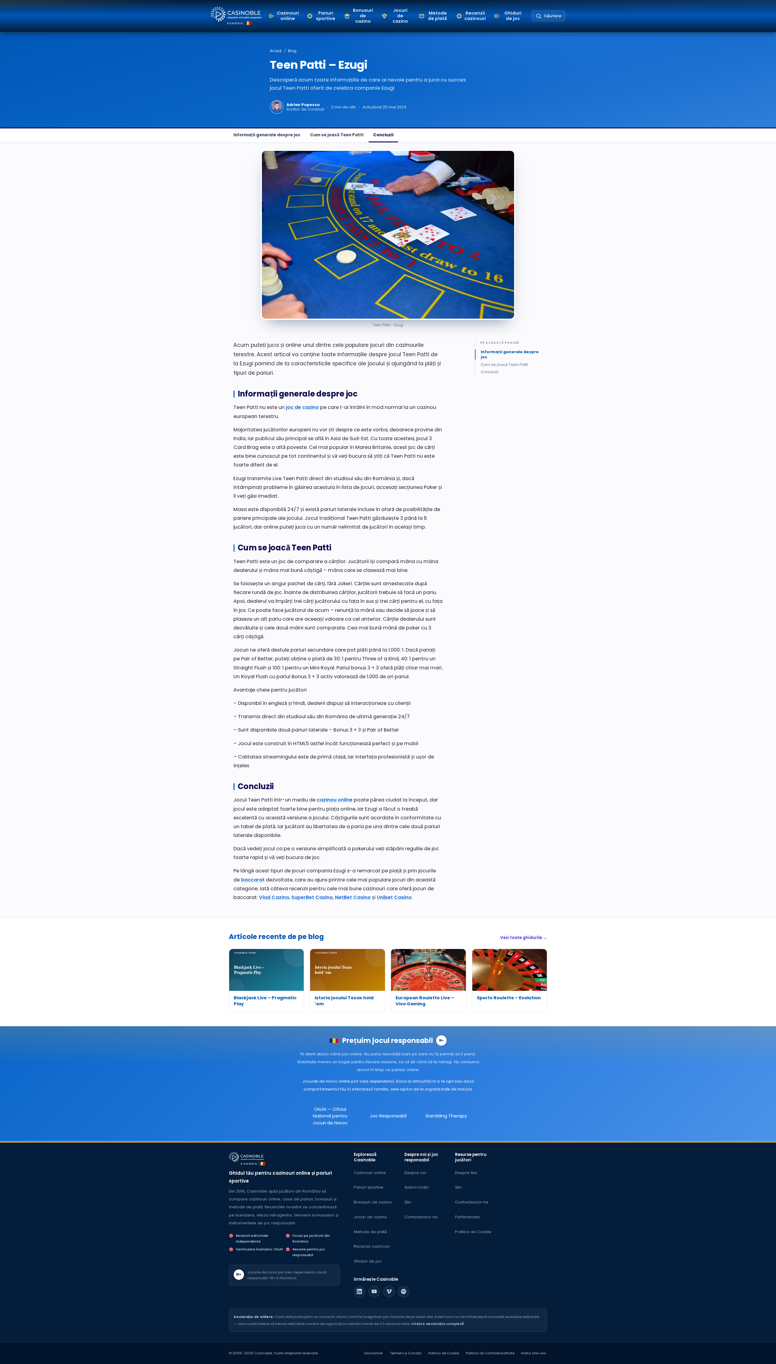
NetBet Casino (353, 897)
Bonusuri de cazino (373, 1202)
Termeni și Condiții (406, 1353)
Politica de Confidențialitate (490, 1353)
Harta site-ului (533, 1353)
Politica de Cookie (473, 1232)
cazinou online (335, 799)
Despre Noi (466, 1173)
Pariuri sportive (368, 1187)
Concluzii (383, 135)
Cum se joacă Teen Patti (336, 135)
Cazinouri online (370, 1173)
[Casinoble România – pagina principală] (236, 14)
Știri (407, 1202)
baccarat (253, 879)
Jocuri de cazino (370, 1217)
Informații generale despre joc (266, 135)
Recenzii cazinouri (372, 1246)
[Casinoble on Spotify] (404, 1291)
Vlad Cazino (274, 897)
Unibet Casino (394, 897)
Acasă (276, 50)
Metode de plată (370, 1232)
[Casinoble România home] (246, 1157)
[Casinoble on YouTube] (374, 1291)
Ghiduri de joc (368, 1261)
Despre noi (415, 1173)
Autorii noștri (416, 1187)
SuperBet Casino (312, 897)
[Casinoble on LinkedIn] (359, 1291)
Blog (292, 50)
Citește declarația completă (437, 1323)
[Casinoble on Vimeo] (389, 1291)
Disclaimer (373, 1353)
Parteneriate (467, 1217)
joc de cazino (302, 407)
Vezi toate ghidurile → (523, 938)
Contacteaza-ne (421, 1217)
